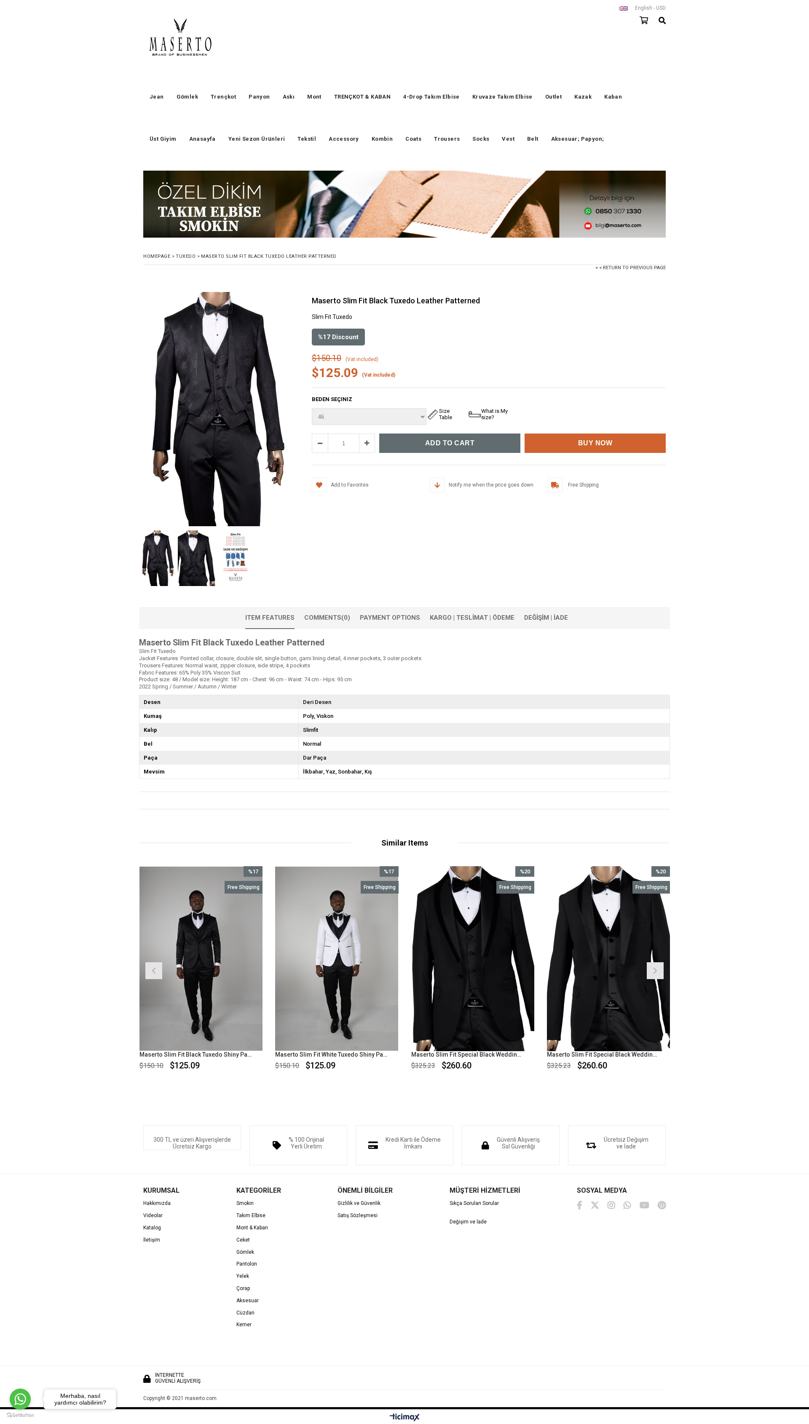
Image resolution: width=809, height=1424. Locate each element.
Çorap (243, 1288)
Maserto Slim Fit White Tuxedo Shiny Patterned (331, 1054)
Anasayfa (202, 139)
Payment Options (390, 617)
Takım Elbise (250, 1215)
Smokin (245, 1203)
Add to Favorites (200, 969)
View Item (230, 969)
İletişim (151, 1240)
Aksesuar (247, 1301)
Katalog (152, 1228)
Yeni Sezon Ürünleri (256, 139)
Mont (314, 97)
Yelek (242, 1276)
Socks (480, 139)
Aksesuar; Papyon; (577, 139)
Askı (289, 97)
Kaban (613, 97)
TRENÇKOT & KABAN (362, 97)
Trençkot (223, 97)
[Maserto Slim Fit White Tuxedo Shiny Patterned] (337, 958)
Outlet (553, 97)
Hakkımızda (157, 1203)
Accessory (344, 139)
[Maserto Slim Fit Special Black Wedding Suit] (473, 958)
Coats (413, 139)
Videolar (153, 1215)
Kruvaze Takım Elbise (502, 97)
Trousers (447, 139)
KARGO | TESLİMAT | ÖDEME (472, 617)
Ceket (243, 1240)
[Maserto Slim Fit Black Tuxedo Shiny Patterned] (201, 958)
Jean (157, 97)
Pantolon (246, 1264)
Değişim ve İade (468, 1222)
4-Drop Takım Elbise (431, 97)
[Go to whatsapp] (20, 1399)
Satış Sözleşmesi (358, 1215)
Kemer (244, 1325)
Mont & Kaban (252, 1228)
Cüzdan (245, 1313)
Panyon (259, 97)
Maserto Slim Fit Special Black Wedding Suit (467, 1054)
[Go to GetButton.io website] (20, 1415)
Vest (508, 139)
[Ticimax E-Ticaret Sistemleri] (405, 1417)
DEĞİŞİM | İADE (546, 617)
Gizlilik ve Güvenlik (359, 1203)
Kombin (382, 139)
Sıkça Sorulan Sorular (474, 1203)
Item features (270, 617)
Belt (532, 139)
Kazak (583, 97)
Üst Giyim (163, 139)
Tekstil (306, 139)
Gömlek (187, 97)
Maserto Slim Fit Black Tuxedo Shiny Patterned (195, 1054)
